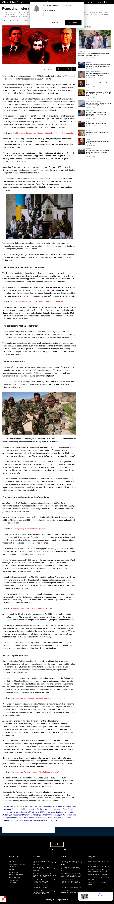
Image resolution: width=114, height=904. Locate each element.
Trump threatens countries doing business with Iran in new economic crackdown (44, 892)
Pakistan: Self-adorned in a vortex (99, 862)
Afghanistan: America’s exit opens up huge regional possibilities (38, 698)
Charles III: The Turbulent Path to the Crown (99, 878)
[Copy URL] (73, 69)
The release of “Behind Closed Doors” (98, 883)
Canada (88, 80)
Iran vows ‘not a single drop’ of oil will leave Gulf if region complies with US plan (98, 93)
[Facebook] (58, 69)
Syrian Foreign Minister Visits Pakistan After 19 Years (42, 886)
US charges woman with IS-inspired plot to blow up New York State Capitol (98, 152)
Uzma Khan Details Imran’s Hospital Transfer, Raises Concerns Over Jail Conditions (44, 875)
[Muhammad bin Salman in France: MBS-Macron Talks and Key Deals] (95, 39)
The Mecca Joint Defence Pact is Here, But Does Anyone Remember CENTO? (72, 863)
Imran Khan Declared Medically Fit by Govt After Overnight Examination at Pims (44, 881)
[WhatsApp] (68, 69)
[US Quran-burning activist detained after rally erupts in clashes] (81, 74)
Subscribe (73, 23)
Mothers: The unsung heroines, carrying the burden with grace (98, 865)
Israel (88, 121)
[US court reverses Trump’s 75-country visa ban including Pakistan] (81, 103)
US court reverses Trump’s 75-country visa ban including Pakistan (99, 104)
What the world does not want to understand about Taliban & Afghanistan (43, 133)
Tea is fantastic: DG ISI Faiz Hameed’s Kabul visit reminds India (38, 301)
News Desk (81, 58)
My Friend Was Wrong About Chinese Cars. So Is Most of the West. (71, 869)
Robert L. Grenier (9, 21)
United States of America (93, 71)
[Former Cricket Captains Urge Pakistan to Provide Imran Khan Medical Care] (81, 113)
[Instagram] (53, 849)
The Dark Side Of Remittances (71, 887)
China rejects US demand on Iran (97, 132)
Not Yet (55, 23)
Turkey (88, 139)
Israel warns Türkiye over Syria (96, 123)
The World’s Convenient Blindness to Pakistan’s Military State (72, 891)
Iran (87, 90)
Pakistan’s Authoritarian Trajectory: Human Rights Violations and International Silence (70, 882)
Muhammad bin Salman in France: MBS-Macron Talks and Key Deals (94, 55)
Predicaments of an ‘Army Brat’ (98, 875)
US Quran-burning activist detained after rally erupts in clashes (97, 74)
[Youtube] (64, 849)
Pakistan (88, 62)
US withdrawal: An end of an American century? (32, 608)
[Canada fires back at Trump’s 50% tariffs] (81, 83)
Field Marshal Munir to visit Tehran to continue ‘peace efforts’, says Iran (98, 65)
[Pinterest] (57, 849)
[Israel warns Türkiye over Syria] (81, 124)
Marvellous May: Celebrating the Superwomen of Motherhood (99, 870)
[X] (63, 69)
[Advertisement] (28, 830)
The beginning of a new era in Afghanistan (30, 529)
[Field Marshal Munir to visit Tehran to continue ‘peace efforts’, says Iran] (81, 65)
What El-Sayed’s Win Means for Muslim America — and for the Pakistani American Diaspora (71, 875)
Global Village (82, 51)
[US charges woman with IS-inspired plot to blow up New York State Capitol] (81, 151)
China (88, 130)
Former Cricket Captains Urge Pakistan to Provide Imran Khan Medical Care (96, 114)
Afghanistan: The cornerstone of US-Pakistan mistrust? (35, 772)
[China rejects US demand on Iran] (81, 133)
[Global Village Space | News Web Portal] (12, 2)
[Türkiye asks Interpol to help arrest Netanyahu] (81, 141)
